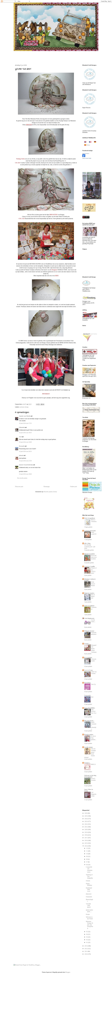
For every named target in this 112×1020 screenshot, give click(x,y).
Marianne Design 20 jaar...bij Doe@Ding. (89, 925)
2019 (86, 832)
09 (87, 856)
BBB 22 (93, 764)
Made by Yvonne (89, 631)
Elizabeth (22, 427)
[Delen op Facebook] (42, 404)
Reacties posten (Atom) (50, 491)
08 (87, 859)
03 (87, 937)
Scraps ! (86, 643)
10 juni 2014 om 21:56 (25, 460)
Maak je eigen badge (86, 158)
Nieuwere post (19, 486)
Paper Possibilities (89, 708)
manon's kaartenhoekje (26, 465)
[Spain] (84, 145)
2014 (86, 846)
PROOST (88, 894)
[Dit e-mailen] (37, 404)
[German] (94, 142)
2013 (86, 946)
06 (87, 864)
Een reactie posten (22, 478)
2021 (86, 827)
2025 (86, 816)
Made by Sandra (89, 593)
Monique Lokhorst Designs (89, 579)
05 (87, 931)
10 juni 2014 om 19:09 (25, 442)
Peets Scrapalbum (89, 518)
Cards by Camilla (89, 566)
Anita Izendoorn (85, 153)
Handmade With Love (89, 889)
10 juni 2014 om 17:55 (25, 423)
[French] (89, 142)
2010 (86, 954)
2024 (86, 818)
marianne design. (24, 407)
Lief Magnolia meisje (93, 794)
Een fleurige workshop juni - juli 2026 (89, 546)
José (20, 436)
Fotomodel (89, 896)
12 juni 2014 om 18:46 (25, 474)
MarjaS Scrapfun (89, 554)
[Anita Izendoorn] (83, 156)
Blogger (68, 972)
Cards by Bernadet (90, 530)
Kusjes (88, 914)
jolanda (21, 455)
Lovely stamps (88, 747)
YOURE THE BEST (88, 905)
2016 (86, 840)
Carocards (87, 695)
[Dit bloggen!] (38, 404)
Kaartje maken (88, 734)
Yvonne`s (87, 763)
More (88, 145)
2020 (86, 829)
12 (87, 848)
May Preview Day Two (93, 711)
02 (87, 939)
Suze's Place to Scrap (88, 790)
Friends (88, 881)
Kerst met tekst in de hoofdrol (94, 557)
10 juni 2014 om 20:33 (25, 451)
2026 (86, 813)
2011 (86, 951)
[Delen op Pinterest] (43, 404)
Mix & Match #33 (93, 596)
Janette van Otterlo (24, 416)
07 (87, 862)
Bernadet (21, 446)
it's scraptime (88, 657)
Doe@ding (87, 682)
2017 (86, 837)
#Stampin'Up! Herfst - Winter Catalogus (94, 648)
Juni (92, 697)
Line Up (93, 684)
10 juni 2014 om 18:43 (25, 432)
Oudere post (73, 486)
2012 (86, 948)
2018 (86, 835)
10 (87, 853)
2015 (86, 843)
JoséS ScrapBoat (89, 605)
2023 (86, 821)
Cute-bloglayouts (89, 618)
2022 (86, 824)
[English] (84, 142)
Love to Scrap (88, 670)
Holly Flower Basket (93, 583)
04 (87, 934)
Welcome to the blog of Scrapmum (90, 776)
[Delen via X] (40, 404)
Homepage (47, 486)
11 (87, 851)
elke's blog (87, 543)
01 (87, 942)
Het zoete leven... (89, 720)
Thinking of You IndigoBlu (89, 876)
